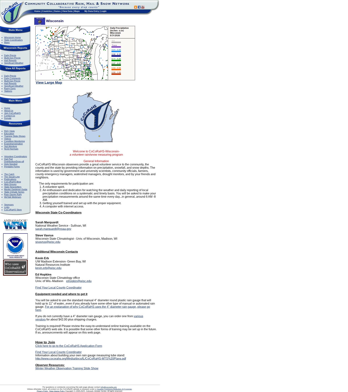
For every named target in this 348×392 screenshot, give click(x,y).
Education (9, 133)
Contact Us (9, 115)
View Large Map (49, 82)
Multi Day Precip (12, 81)
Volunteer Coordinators (15, 156)
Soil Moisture (10, 146)
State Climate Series (14, 192)
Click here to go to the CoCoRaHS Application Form (68, 345)
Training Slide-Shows (14, 136)
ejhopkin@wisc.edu (79, 281)
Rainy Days (10, 88)
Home (37, 11)
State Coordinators (13, 40)
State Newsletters (12, 187)
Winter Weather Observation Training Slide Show (66, 368)
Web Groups (10, 184)
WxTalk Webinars (12, 197)
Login (103, 11)
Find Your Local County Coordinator (58, 287)
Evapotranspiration (13, 144)
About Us (8, 110)
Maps (77, 11)
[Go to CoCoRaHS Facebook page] (139, 7)
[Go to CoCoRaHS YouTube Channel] (142, 7)
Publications (10, 179)
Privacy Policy (42, 391)
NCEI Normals (11, 149)
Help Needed (10, 164)
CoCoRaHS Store (13, 209)
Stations (8, 91)
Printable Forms (12, 166)
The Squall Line (12, 177)
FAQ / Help (9, 131)
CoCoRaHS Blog (12, 182)
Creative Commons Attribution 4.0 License (114, 389)
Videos (7, 138)
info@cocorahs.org (109, 387)
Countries (47, 11)
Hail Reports (10, 60)
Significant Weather (13, 63)
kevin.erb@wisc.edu (48, 268)
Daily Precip (10, 55)
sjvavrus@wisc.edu (47, 241)
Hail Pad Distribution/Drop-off (14, 160)
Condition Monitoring (14, 141)
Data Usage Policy (57, 391)
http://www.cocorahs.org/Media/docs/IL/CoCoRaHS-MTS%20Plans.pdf (80, 358)
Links (6, 207)
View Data (67, 11)
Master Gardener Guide (15, 189)
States (57, 11)
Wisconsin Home (12, 37)
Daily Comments (12, 78)
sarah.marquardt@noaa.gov (53, 228)
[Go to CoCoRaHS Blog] (135, 7)
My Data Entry (91, 11)
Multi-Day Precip (12, 58)
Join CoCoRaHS (12, 113)
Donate (7, 118)
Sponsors (9, 204)
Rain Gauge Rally (13, 194)
